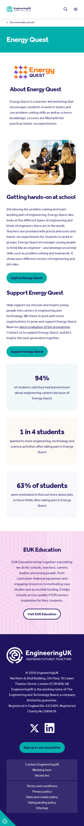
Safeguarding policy (42, 802)
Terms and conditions (42, 786)
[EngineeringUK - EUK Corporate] (19, 9)
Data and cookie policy (42, 797)
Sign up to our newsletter (42, 747)
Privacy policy (42, 791)
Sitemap (42, 808)
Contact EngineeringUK (42, 764)
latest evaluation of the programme (45, 327)
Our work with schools (22, 22)
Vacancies (42, 775)
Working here (42, 770)
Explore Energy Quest (27, 278)
